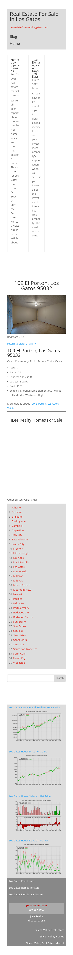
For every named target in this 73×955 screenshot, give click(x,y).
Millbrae (18, 576)
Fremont (18, 548)
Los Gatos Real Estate (21, 881)
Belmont (17, 512)
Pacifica (17, 598)
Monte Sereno (21, 585)
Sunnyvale (19, 653)
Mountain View (22, 589)
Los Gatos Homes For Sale (24, 887)
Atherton (17, 507)
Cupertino (18, 530)
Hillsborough (21, 553)
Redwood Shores (23, 617)
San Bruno (19, 621)
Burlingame (19, 521)
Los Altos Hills (21, 562)
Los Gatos (19, 567)
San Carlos (19, 626)
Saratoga (18, 644)
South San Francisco (25, 649)
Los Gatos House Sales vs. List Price (30, 796)
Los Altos (18, 557)
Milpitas (18, 580)
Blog (13, 36)
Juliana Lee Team (36, 905)
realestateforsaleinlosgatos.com (28, 27)
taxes (35, 88)
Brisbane (17, 516)
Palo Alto (18, 603)
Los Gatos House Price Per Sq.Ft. (28, 751)
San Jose (18, 630)
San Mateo (19, 635)
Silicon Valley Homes (52, 936)
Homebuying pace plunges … (15, 65)
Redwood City (21, 612)
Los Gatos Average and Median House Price (34, 707)
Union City (19, 658)
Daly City (17, 535)
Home (15, 43)
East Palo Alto (20, 539)
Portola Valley (21, 608)
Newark (17, 594)
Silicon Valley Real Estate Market (45, 943)
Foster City (18, 544)
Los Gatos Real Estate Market (26, 894)
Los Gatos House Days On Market (28, 840)
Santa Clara (20, 640)
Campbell (17, 525)
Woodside (19, 662)
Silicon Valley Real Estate (49, 930)
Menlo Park (20, 571)
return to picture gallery (21, 343)
